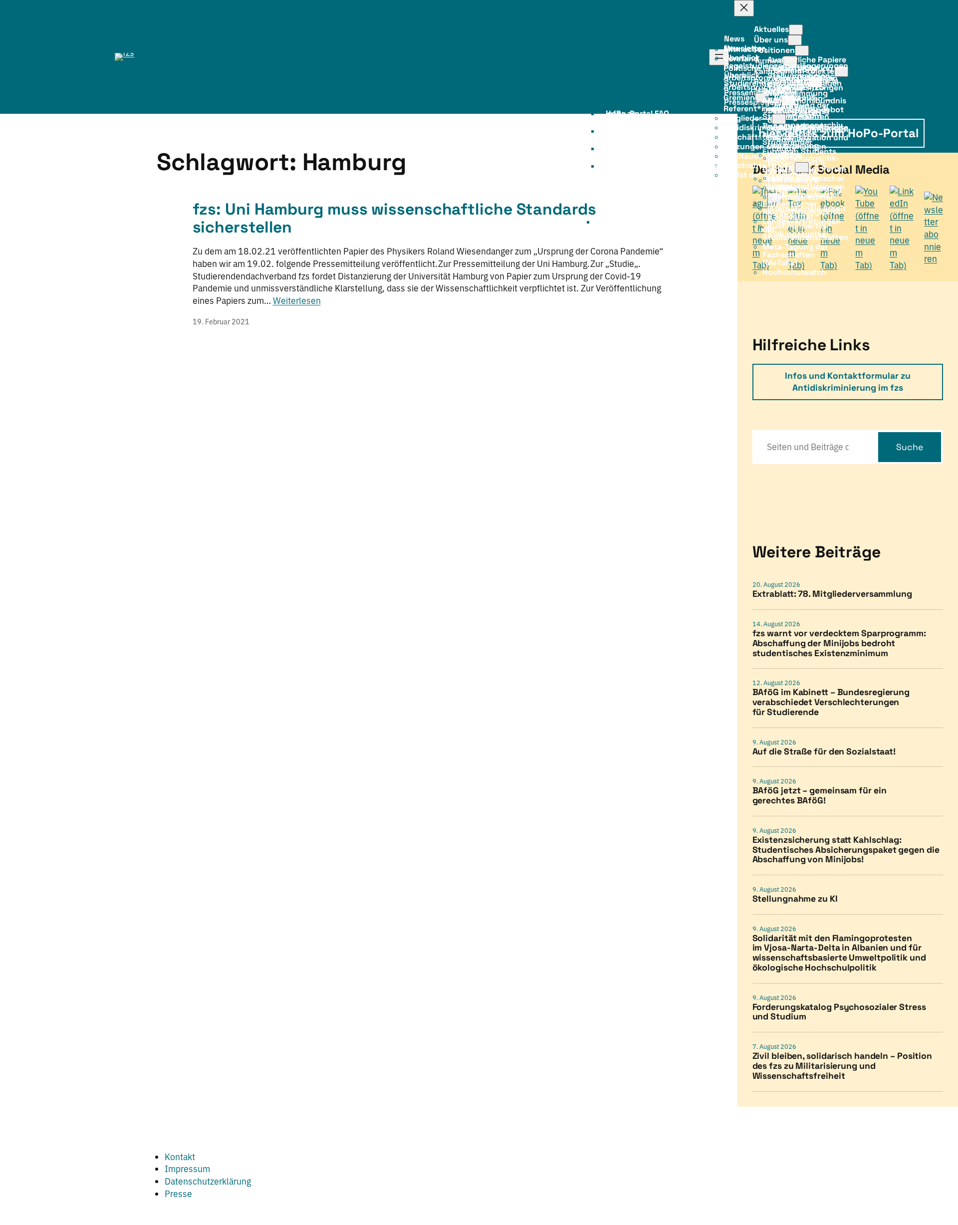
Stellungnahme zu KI (795, 899)
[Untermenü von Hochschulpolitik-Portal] (802, 167)
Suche (909, 447)
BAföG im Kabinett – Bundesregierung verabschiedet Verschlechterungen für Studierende (831, 702)
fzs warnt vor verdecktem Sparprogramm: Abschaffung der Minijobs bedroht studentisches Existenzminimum (839, 643)
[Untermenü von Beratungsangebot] (779, 119)
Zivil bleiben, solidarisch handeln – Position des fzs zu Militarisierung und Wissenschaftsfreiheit (842, 1066)
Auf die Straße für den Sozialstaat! (824, 752)
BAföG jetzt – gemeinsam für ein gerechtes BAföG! (819, 796)
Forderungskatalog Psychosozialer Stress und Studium (839, 1012)
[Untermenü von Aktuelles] (796, 29)
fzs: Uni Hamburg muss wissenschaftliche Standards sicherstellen (394, 218)
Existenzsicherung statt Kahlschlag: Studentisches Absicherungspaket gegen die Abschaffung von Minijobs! (846, 850)
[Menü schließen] (744, 8)
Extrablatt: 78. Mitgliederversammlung (832, 594)
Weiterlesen (297, 300)
